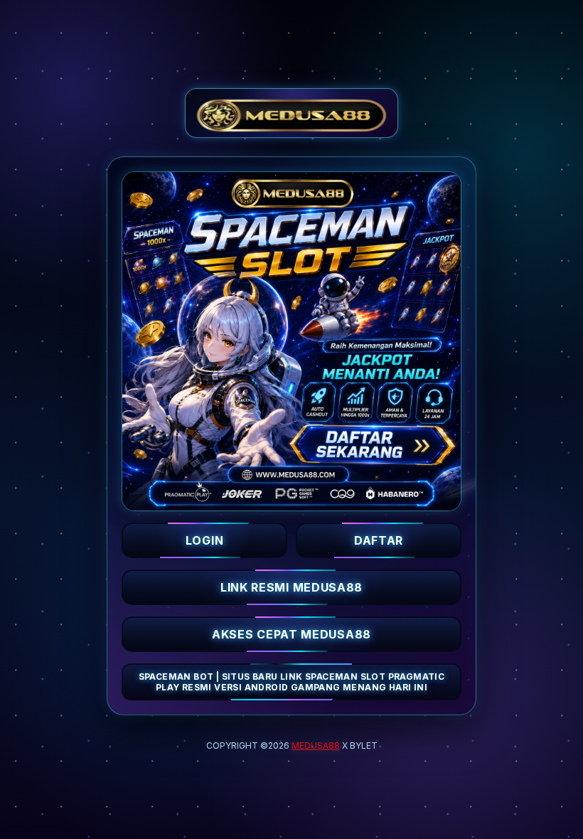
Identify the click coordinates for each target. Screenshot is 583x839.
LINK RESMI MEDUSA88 (291, 587)
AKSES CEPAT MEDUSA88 (291, 634)
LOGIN (205, 540)
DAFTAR (378, 540)
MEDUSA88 (316, 745)
